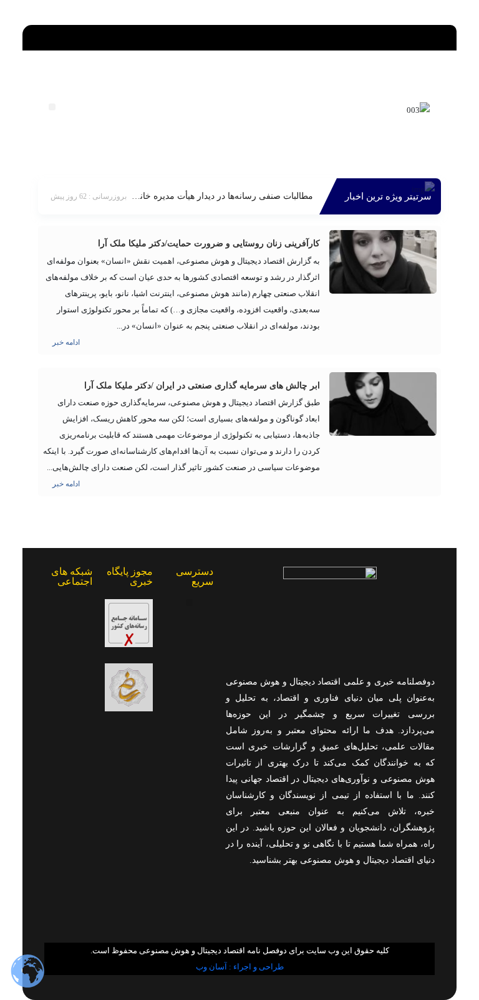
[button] (239, 34)
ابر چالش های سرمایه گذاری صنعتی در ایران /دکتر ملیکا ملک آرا (202, 385)
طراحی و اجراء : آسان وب (240, 966)
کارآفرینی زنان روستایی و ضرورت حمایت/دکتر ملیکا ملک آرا (209, 243)
